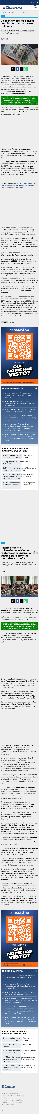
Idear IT (18, 1111)
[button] (4, 7)
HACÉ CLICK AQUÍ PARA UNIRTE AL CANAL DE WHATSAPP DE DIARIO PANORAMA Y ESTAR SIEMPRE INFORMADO (19, 100)
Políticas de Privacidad (10, 1105)
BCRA (12, 322)
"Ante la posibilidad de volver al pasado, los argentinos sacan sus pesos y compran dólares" (19, 186)
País (3, 16)
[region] (19, 131)
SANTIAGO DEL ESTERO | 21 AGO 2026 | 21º (14, 12)
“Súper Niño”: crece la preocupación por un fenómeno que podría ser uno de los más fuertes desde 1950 (19, 476)
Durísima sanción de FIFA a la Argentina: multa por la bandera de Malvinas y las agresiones (19, 485)
